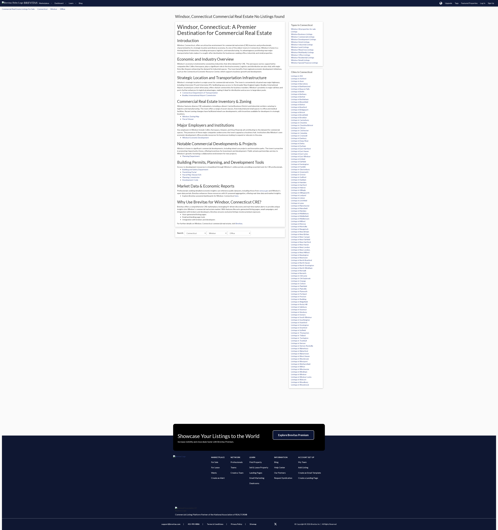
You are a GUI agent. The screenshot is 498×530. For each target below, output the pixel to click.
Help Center (279, 467)
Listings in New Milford (300, 252)
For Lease (215, 467)
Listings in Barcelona (299, 84)
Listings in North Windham (301, 268)
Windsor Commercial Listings (302, 37)
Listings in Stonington (300, 325)
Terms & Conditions (215, 524)
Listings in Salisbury (299, 307)
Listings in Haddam (298, 180)
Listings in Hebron (298, 187)
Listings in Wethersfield (300, 364)
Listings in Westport (299, 361)
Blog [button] (80, 3)
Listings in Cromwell (299, 136)
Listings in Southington (300, 320)
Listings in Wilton (298, 366)
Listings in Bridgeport (299, 110)
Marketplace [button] (44, 3)
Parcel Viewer (188, 119)
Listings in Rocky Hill (299, 304)
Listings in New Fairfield (300, 239)
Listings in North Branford (301, 260)
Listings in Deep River (300, 141)
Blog (276, 462)
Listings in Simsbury (299, 312)
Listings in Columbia (299, 133)
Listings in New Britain (300, 232)
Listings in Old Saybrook (300, 278)
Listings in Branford (299, 107)
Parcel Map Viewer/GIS (191, 175)
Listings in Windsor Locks (301, 377)
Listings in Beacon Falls (300, 89)
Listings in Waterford (299, 351)
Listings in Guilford (298, 177)
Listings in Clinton (298, 128)
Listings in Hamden (298, 182)
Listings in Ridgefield (299, 302)
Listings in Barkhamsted (300, 86)
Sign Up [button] (491, 3)
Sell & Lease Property (258, 467)
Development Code (190, 180)
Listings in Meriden (298, 211)
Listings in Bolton (298, 104)
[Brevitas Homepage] (192, 456)
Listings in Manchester (300, 206)
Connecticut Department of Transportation (200, 93)
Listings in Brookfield (299, 115)
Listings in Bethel (298, 97)
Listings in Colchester (300, 130)
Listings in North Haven (300, 263)
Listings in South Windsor (301, 317)
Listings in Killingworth (300, 193)
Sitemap (253, 524)
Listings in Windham (299, 372)
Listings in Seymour (299, 309)
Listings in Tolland (298, 335)
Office (62, 9)
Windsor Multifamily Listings (302, 52)
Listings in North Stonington (302, 265)
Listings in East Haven (300, 151)
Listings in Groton (298, 174)
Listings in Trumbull (299, 341)
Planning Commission (191, 177)
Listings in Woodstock (300, 385)
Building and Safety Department (195, 169)
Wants (214, 472)
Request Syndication (283, 478)
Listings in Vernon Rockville (302, 346)
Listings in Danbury (298, 138)
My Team (302, 462)
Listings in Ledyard (298, 195)
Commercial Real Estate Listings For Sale (18, 9)
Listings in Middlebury (300, 213)
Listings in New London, (300, 250)
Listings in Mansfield (299, 208)
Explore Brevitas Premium (293, 435)
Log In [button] (482, 3)
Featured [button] (469, 3)
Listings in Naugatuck (299, 229)
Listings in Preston (298, 296)
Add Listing (303, 467)
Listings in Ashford (298, 78)
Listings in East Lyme (299, 154)
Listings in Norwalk (298, 270)
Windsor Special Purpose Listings (304, 63)
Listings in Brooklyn (299, 117)
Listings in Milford (298, 221)
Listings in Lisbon (298, 198)
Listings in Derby (298, 143)
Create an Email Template (309, 472)
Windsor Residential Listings (302, 57)
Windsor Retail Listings (300, 60)
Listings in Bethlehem (300, 99)
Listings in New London (300, 247)
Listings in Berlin (297, 91)
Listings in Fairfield (298, 161)
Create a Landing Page (308, 478)
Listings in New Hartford (301, 242)
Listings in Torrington (299, 338)
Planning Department (191, 156)
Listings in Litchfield (299, 200)
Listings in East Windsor (300, 156)
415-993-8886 (193, 524)
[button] (441, 3)
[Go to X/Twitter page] (275, 524)
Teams (233, 467)
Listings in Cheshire (299, 123)
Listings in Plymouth (299, 291)
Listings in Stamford (299, 322)
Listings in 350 (297, 76)
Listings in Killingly (298, 190)
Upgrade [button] (448, 3)
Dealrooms (254, 483)
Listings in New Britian (300, 234)
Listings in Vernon (298, 343)
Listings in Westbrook (300, 359)
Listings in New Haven (300, 245)
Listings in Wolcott (298, 379)
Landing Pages (255, 472)
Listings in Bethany (298, 94)
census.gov (263, 191)
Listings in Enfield (298, 159)
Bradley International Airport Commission (199, 95)
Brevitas (239, 223)
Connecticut (42, 9)
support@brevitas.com (170, 524)
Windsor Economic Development (195, 137)
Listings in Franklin (298, 167)
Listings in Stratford (299, 328)
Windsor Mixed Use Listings (302, 50)
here (236, 196)
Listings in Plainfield (299, 286)
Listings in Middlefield (300, 216)
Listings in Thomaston (300, 333)
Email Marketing (256, 478)
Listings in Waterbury (299, 348)
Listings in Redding (298, 299)
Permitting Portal (189, 172)
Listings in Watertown (300, 354)
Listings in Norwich (298, 273)
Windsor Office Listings (300, 55)
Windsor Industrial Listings (302, 44)
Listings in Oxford (298, 283)
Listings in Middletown (300, 219)
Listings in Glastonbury (300, 169)
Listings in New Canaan (300, 237)
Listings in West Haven (300, 356)
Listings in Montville (299, 226)
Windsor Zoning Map (190, 116)
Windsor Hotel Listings (300, 42)
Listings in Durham (298, 146)
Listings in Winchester (300, 369)
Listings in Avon (297, 81)
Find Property (255, 462)
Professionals (237, 462)
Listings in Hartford (299, 185)
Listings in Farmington (300, 164)
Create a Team (237, 472)
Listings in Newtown (299, 258)
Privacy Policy (236, 524)
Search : (180, 233)
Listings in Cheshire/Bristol (302, 125)
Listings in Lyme (297, 203)
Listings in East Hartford (301, 149)
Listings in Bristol (298, 112)
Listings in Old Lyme (299, 276)
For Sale (214, 462)
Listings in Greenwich (300, 172)
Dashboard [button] (59, 3)
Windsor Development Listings (303, 39)
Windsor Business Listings (301, 34)
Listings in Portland (299, 294)
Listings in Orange (298, 281)
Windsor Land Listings (300, 47)
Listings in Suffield (298, 330)
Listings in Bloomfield (299, 102)
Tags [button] (457, 3)
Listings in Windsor (298, 374)
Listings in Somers (298, 315)
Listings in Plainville (299, 289)
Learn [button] (71, 3)
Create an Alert (218, 478)
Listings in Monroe (298, 224)
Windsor (53, 9)
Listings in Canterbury (300, 120)
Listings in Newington (300, 255)
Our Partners (280, 472)
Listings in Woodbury (299, 382)
